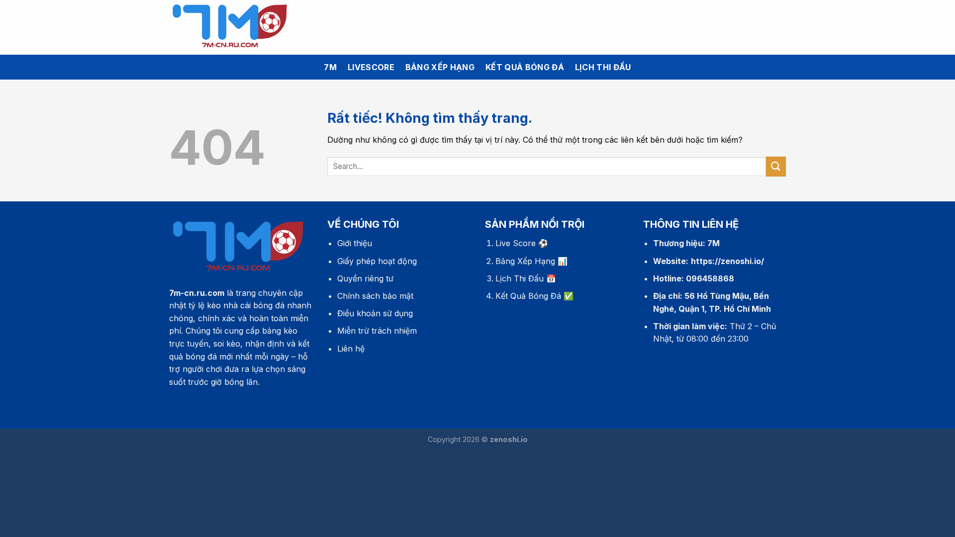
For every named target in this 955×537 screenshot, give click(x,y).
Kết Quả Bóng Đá (528, 296)
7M (330, 67)
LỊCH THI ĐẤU (603, 67)
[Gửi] (776, 166)
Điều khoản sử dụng (375, 313)
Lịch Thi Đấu (519, 278)
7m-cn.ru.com (196, 293)
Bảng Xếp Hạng (525, 261)
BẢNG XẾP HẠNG (440, 67)
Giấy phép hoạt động (377, 261)
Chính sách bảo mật (375, 296)
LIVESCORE (371, 67)
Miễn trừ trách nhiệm (377, 331)
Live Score (515, 243)
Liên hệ (351, 349)
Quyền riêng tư (365, 278)
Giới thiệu (354, 243)
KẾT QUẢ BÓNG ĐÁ (524, 67)
